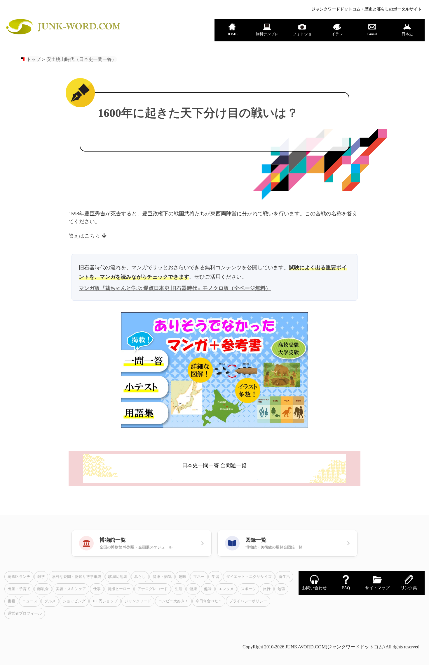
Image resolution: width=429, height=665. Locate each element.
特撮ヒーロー (119, 589)
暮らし (140, 577)
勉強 (281, 589)
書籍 (11, 601)
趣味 (182, 577)
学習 (215, 577)
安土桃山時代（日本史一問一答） (81, 59)
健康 (193, 589)
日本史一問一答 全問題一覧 (214, 465)
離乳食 (43, 589)
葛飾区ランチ (19, 577)
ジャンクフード (138, 601)
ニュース (29, 601)
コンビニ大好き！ (173, 601)
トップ (34, 59)
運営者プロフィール (25, 613)
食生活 (284, 577)
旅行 (267, 589)
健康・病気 (162, 577)
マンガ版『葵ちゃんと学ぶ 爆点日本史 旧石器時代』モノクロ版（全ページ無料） (175, 288)
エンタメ (226, 589)
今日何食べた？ (209, 601)
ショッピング (74, 601)
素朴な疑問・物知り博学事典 (76, 577)
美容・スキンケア (71, 589)
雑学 (41, 577)
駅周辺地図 (117, 577)
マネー (199, 577)
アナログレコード (152, 589)
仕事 (97, 589)
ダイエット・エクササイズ (249, 577)
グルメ (50, 601)
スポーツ (248, 589)
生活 (178, 589)
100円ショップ (105, 601)
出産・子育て (19, 589)
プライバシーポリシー (248, 601)
